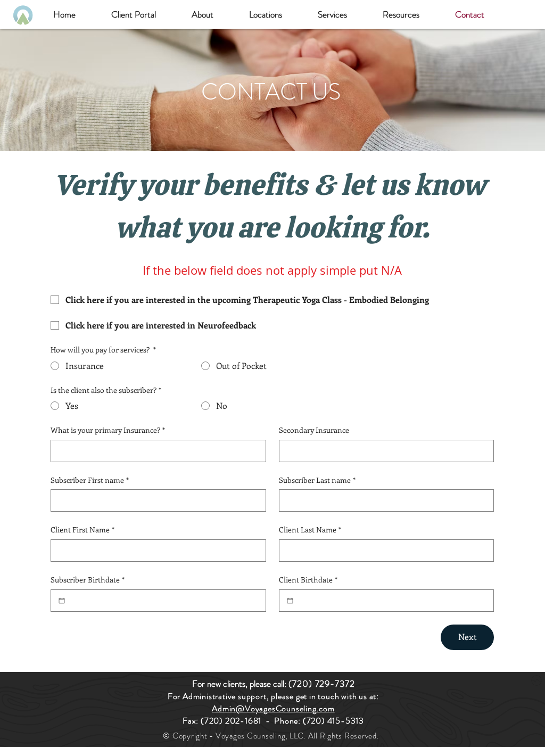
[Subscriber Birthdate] (61, 600)
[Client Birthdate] (290, 600)
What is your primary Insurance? (108, 430)
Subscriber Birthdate (88, 579)
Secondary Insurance (314, 430)
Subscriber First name (90, 480)
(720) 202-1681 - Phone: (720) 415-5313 (282, 721)
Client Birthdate (308, 579)
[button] (202, 14)
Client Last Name (310, 529)
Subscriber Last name (317, 480)
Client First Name (82, 529)
